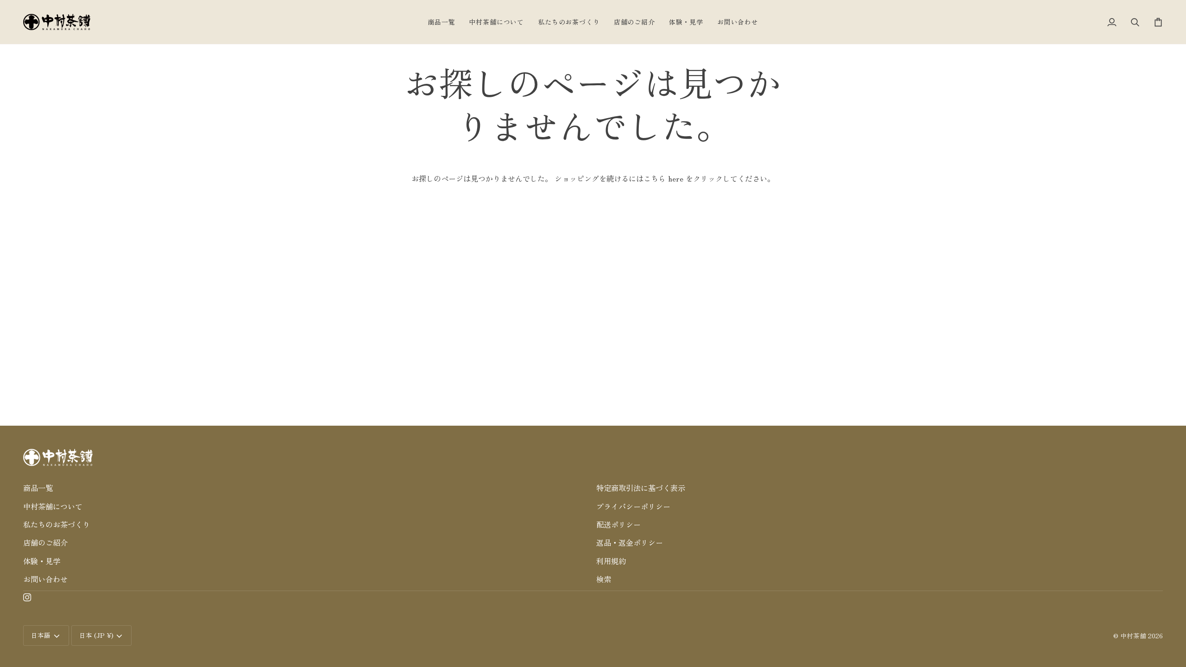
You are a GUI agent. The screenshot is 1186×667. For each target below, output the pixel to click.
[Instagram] (27, 597)
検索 (603, 579)
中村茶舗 (1133, 635)
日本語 (40, 635)
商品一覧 (38, 487)
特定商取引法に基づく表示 (640, 487)
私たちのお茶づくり (56, 524)
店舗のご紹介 (45, 542)
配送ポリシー (618, 524)
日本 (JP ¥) (96, 635)
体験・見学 (41, 560)
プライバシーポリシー (633, 506)
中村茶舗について (52, 506)
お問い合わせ (45, 579)
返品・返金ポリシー (629, 542)
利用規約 (611, 560)
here (675, 178)
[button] (306, 474)
